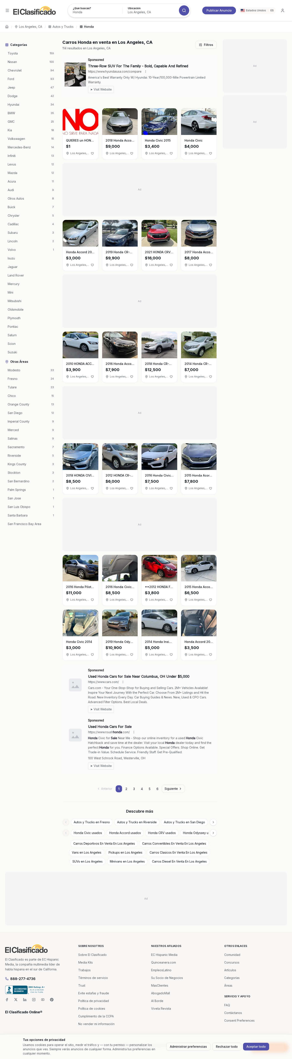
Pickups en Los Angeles (125, 852)
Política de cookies (91, 1008)
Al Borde (157, 1001)
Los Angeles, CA (30, 26)
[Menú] (7, 10)
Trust (81, 985)
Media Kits (85, 962)
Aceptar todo (256, 1046)
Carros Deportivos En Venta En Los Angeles (104, 843)
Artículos (230, 970)
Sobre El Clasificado (92, 955)
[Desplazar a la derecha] (213, 822)
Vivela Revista (161, 1008)
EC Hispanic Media (164, 955)
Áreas (228, 985)
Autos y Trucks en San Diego (184, 822)
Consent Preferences (239, 1020)
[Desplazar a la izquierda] (65, 822)
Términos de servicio (93, 978)
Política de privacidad (93, 1001)
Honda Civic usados (88, 833)
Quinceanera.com (163, 962)
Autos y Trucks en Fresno (92, 822)
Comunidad (232, 955)
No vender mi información (96, 1024)
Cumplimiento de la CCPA (96, 1016)
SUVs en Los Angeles (87, 861)
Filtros (208, 45)
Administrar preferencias (188, 1046)
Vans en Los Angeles (86, 852)
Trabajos (84, 970)
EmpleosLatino (161, 970)
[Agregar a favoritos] (92, 153)
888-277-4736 (22, 979)
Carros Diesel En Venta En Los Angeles (179, 861)
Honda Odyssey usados (200, 833)
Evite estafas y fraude (93, 993)
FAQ (227, 1005)
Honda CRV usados (162, 833)
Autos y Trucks (63, 26)
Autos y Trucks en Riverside (137, 822)
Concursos (231, 962)
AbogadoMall (160, 993)
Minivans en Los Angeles (127, 861)
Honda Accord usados (125, 833)
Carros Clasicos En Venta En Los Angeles (178, 852)
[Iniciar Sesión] (282, 10)
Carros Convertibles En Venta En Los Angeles (174, 843)
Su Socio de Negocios (167, 978)
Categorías (232, 978)
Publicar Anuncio (219, 10)
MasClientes (159, 985)
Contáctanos (233, 1013)
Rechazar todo (227, 1046)
